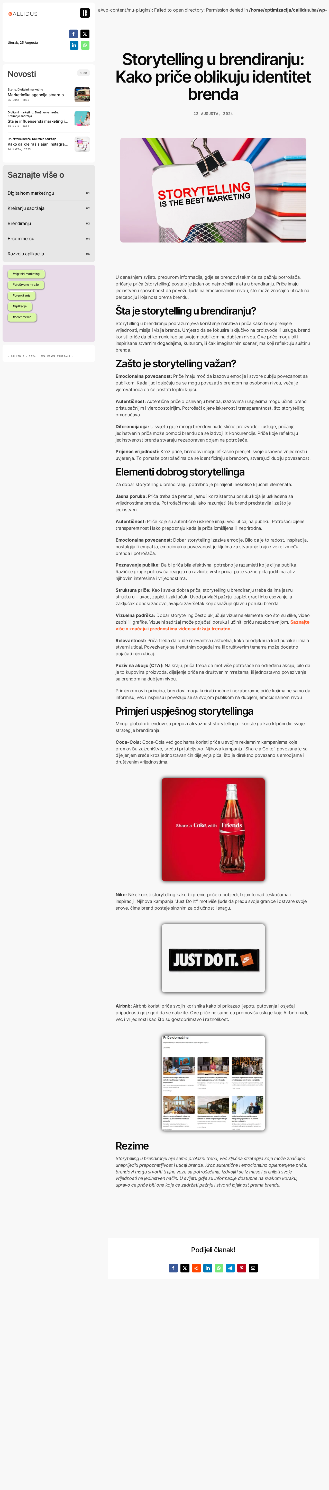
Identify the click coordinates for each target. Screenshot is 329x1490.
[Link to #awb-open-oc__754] (85, 13)
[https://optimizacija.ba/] (82, 89)
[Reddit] (196, 1268)
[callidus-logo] (23, 10)
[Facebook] (73, 34)
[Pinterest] (242, 1268)
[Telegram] (230, 1268)
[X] (85, 34)
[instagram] (82, 138)
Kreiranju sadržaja (26, 208)
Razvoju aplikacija (26, 253)
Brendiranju (19, 223)
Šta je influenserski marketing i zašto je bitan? (50, 121)
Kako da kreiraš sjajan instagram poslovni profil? (53, 144)
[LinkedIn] (74, 45)
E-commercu (21, 238)
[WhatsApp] (85, 45)
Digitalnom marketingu (31, 193)
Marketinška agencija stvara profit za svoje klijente (55, 94)
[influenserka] (82, 113)
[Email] (253, 1268)
